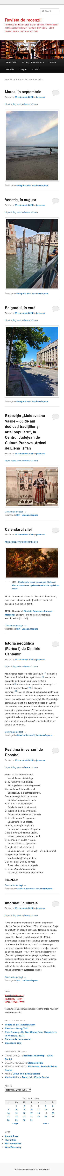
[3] (16, 684)
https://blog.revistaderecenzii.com (21, 104)
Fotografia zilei (23, 185)
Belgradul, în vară (20, 307)
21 (8, 1116)
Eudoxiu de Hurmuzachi (18, 1039)
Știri (18, 514)
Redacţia (10, 69)
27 (53, 1116)
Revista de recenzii (23, 20)
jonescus (40, 97)
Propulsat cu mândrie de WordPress (32, 1169)
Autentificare (11, 1136)
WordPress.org (13, 1147)
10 (31, 1109)
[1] (45, 673)
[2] (43, 676)
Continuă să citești (15, 511)
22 (16, 1116)
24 (31, 1116)
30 (24, 1120)
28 (8, 1120)
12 (46, 1109)
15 (16, 1113)
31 (31, 1120)
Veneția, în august (20, 199)
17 (31, 1113)
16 (24, 1113)
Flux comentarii (13, 1143)
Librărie (52, 62)
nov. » (46, 1123)
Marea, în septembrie (23, 91)
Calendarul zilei (18, 529)
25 (38, 1116)
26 (46, 1116)
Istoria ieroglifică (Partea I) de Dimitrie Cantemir (22, 648)
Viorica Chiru (12, 1077)
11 (38, 1109)
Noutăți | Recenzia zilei (33, 62)
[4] (30, 687)
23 (24, 1116)
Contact (36, 69)
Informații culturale (21, 902)
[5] (16, 691)
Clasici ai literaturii (25, 735)
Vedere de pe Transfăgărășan (20, 1024)
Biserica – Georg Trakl (16, 1028)
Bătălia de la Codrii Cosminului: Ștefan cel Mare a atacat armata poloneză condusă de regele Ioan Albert (35, 585)
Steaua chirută (35, 1062)
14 (8, 1113)
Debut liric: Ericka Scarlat (26, 1073)
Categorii (23, 69)
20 (53, 1113)
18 (38, 1113)
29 (16, 1120)
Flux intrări (11, 1139)
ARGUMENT (11, 62)
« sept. (15, 1123)
